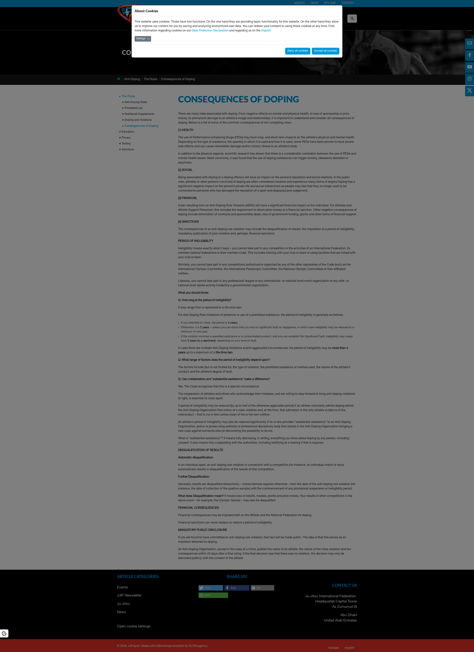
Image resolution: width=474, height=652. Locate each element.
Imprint (266, 30)
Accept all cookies (325, 51)
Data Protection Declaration (210, 30)
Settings (140, 39)
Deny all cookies (298, 51)
